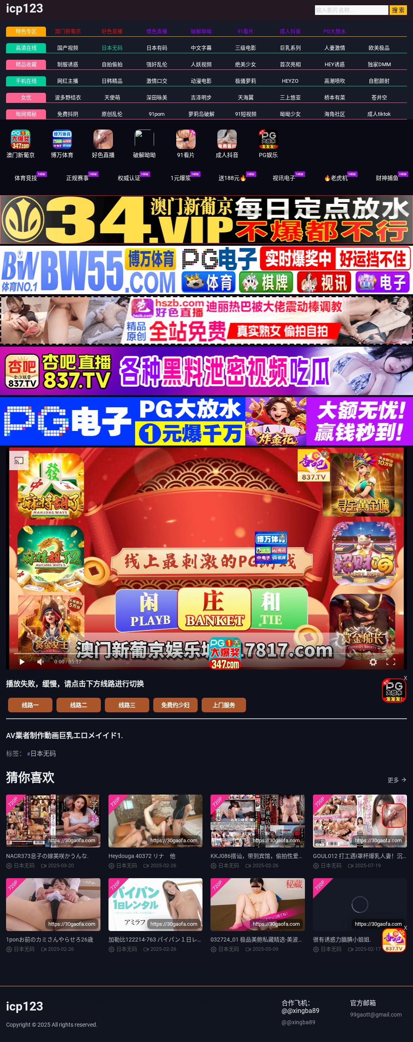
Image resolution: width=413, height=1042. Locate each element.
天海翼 (246, 97)
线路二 (78, 705)
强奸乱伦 (156, 64)
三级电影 (245, 48)
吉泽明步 (201, 97)
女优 (26, 97)
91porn (157, 114)
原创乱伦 (112, 114)
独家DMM (379, 64)
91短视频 (246, 114)
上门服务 (224, 705)
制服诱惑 (67, 64)
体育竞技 (26, 178)
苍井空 (379, 97)
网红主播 (67, 81)
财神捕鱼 (387, 178)
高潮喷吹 (334, 81)
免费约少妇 (175, 705)
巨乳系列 (290, 48)
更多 (393, 780)
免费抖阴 (67, 114)
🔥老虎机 (336, 178)
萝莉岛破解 (201, 114)
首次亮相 (290, 64)
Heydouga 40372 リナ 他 (141, 856)
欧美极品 (379, 48)
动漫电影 (201, 81)
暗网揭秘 (26, 114)
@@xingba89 (298, 1022)
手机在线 (26, 81)
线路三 (127, 705)
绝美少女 (245, 64)
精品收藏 (26, 64)
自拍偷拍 (112, 64)
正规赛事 (77, 178)
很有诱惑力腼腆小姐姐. (342, 939)
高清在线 (26, 48)
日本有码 (156, 48)
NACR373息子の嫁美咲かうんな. (47, 856)
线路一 (30, 705)
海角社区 (334, 114)
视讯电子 (284, 178)
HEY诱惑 (335, 64)
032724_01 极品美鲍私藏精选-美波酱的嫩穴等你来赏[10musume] (293, 939)
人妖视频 (201, 64)
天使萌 (112, 97)
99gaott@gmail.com (376, 1014)
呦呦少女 (290, 114)
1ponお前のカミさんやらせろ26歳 (49, 939)
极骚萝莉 (245, 81)
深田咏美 (156, 97)
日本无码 (112, 48)
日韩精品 (112, 81)
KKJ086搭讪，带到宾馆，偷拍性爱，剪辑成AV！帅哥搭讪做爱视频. (295, 856)
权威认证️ (129, 178)
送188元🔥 (232, 178)
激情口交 (156, 81)
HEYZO (290, 81)
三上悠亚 (290, 97)
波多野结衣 (68, 97)
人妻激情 (334, 48)
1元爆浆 (181, 178)
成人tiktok (379, 114)
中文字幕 (201, 48)
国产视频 (67, 48)
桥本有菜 (334, 97)
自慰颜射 (379, 81)
